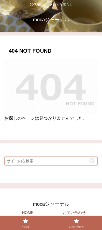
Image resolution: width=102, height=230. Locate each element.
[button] (92, 161)
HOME (27, 212)
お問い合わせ (74, 212)
